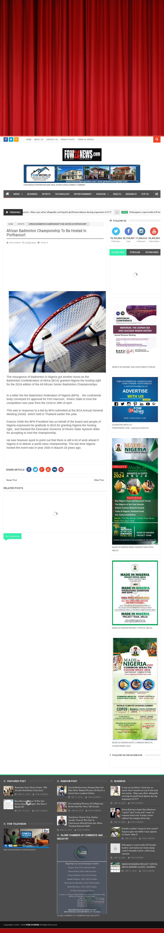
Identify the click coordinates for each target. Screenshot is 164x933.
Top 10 (144, 194)
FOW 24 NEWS (32, 925)
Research (131, 194)
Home (28, 139)
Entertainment (83, 194)
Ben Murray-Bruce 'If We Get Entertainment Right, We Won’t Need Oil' (31, 804)
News (16, 194)
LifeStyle (11, 201)
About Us (38, 139)
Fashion (101, 194)
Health (117, 194)
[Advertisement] (82, 22)
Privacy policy (68, 139)
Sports (46, 194)
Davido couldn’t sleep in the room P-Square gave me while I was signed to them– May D (140, 831)
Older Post (99, 480)
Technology (62, 194)
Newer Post (11, 480)
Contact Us (52, 139)
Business (32, 194)
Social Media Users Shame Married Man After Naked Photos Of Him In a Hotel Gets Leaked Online (86, 790)
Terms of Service (86, 139)
